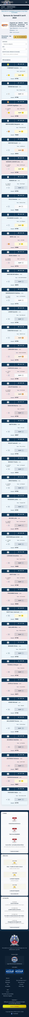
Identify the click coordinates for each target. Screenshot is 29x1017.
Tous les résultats (14, 893)
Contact (21, 984)
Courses (8, 980)
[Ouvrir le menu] (26, 2)
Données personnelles (7, 994)
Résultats (7, 982)
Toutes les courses (14, 851)
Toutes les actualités (14, 927)
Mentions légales (7, 996)
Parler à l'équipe (14, 1006)
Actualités (7, 986)
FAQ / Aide (21, 986)
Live (8, 984)
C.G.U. (7, 992)
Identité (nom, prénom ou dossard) (11, 51)
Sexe (3, 46)
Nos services (21, 982)
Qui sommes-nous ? (21, 980)
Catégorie (4, 41)
